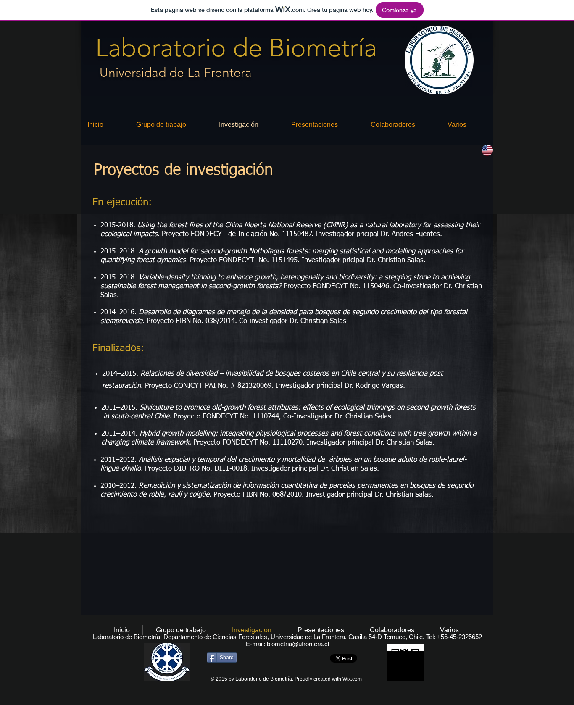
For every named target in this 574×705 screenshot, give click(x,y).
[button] (466, 124)
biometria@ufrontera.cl (298, 643)
